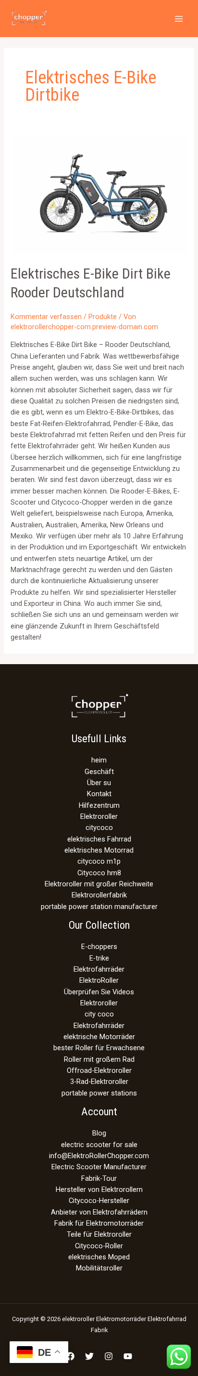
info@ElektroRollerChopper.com (99, 1155)
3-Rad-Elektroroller (99, 1081)
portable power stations (99, 1093)
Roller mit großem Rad (99, 1059)
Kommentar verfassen (46, 316)
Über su (99, 782)
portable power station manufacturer (99, 906)
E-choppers (99, 946)
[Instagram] (108, 1356)
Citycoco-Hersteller (99, 1200)
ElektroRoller (99, 980)
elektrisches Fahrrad (99, 839)
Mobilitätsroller (99, 1268)
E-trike (99, 958)
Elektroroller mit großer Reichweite (99, 884)
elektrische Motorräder (99, 1036)
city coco (99, 1014)
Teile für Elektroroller (99, 1234)
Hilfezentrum (99, 805)
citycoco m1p (99, 861)
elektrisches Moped (99, 1257)
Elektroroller (99, 816)
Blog (99, 1133)
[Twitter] (89, 1356)
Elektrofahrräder (99, 969)
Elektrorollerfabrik (99, 895)
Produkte (102, 316)
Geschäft (99, 771)
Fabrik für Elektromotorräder (99, 1223)
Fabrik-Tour (99, 1178)
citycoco (99, 827)
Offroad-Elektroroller (99, 1070)
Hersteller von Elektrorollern (99, 1189)
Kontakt (99, 793)
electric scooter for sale (99, 1144)
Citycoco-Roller (99, 1246)
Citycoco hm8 (99, 872)
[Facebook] (70, 1356)
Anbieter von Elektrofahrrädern (99, 1212)
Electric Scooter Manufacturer (99, 1166)
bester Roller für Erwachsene (99, 1047)
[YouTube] (128, 1356)
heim (99, 760)
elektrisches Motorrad (99, 850)
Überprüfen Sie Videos (99, 992)
